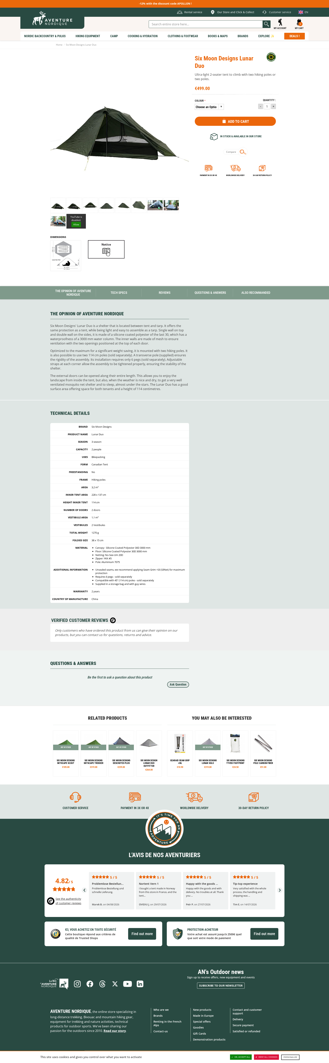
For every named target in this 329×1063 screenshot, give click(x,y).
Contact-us (160, 1031)
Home (59, 44)
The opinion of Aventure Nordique (73, 292)
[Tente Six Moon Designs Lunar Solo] (207, 753)
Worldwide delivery (235, 175)
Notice (106, 244)
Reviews (164, 293)
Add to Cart (238, 121)
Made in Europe (203, 1015)
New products (202, 1010)
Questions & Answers (210, 293)
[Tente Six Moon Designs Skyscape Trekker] (93, 753)
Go (267, 24)
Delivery (238, 1019)
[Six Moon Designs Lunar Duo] (58, 205)
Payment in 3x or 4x (208, 175)
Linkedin (140, 984)
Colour (199, 100)
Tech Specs (119, 293)
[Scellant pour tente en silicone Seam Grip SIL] (180, 753)
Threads (102, 984)
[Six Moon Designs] (271, 57)
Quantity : (269, 100)
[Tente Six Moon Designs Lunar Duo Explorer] (149, 753)
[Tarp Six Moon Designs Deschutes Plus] (121, 753)
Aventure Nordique (70, 1011)
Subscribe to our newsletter (221, 985)
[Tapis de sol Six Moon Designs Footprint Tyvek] (235, 753)
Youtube (127, 984)
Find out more (142, 933)
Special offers (202, 1021)
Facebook (90, 984)
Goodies (198, 1027)
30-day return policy (262, 175)
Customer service (75, 808)
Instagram (77, 984)
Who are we (161, 1010)
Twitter (115, 984)
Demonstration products (209, 1039)
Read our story (115, 1031)
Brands (158, 1015)
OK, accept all (242, 1057)
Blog (54, 984)
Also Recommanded (255, 293)
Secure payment (243, 1025)
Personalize (290, 1057)
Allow (76, 224)
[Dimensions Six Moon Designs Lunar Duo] (65, 255)
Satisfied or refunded (246, 1031)
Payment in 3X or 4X (135, 808)
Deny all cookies (268, 1057)
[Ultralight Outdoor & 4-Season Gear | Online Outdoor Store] (52, 18)
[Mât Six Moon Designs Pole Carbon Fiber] (263, 753)
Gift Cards (199, 1033)
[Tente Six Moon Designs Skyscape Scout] (65, 753)
